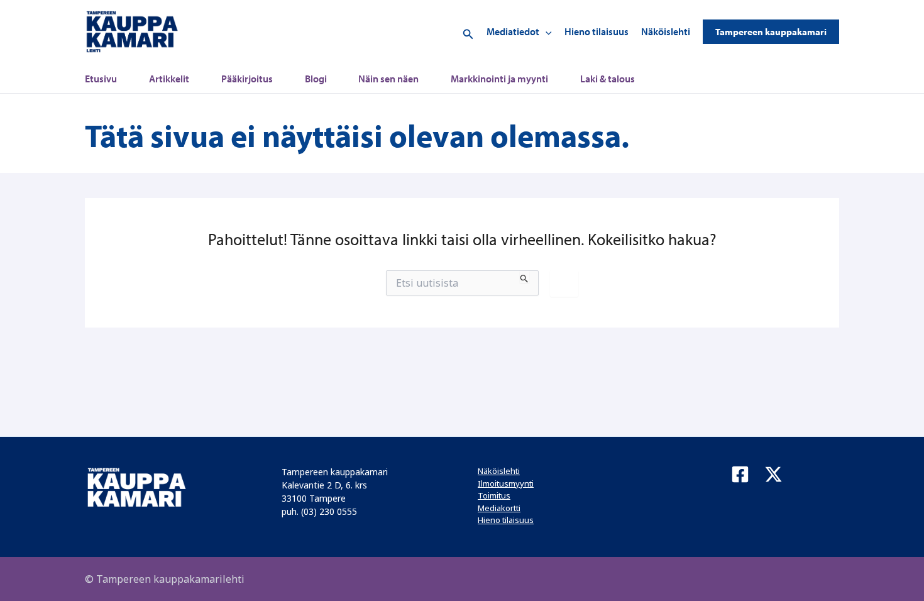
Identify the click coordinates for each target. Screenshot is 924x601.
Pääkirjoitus (247, 78)
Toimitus (494, 495)
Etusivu (101, 78)
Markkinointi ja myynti (499, 78)
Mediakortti (499, 508)
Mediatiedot (513, 31)
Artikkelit (169, 78)
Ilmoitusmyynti (506, 483)
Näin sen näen (388, 78)
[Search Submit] (524, 276)
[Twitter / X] (773, 474)
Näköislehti (665, 31)
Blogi (316, 78)
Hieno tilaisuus (596, 31)
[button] (468, 32)
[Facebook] (740, 474)
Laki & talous (607, 78)
